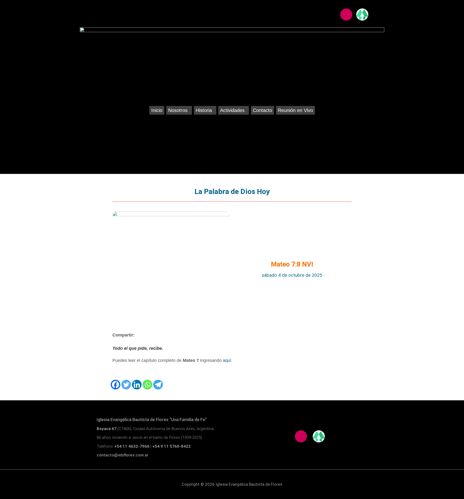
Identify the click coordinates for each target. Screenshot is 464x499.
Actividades (232, 110)
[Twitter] (126, 384)
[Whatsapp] (147, 384)
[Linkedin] (136, 384)
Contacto (262, 110)
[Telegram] (158, 384)
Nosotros (178, 110)
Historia (204, 110)
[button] (179, 110)
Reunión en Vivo (295, 110)
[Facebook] (115, 384)
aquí (227, 360)
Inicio (156, 110)
